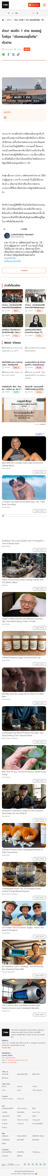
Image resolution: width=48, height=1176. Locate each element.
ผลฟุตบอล (5, 1136)
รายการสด (5, 1074)
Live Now (35, 5)
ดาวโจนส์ (4, 1123)
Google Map (6, 1047)
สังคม (16, 310)
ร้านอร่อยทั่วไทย (7, 1152)
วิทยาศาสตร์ (20, 1112)
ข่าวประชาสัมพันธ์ (37, 1123)
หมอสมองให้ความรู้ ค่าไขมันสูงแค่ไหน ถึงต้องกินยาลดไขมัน (35, 363)
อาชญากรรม (6, 1116)
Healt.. (39, 367)
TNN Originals (37, 1090)
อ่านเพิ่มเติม (24, 270)
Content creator (7, 1098)
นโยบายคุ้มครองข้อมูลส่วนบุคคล (24, 1171)
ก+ (17, 13)
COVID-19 (20, 1123)
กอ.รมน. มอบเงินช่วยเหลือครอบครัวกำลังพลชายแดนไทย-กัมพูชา (35, 306)
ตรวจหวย (5, 1156)
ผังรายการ (5, 1078)
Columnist (20, 1098)
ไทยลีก (4, 1143)
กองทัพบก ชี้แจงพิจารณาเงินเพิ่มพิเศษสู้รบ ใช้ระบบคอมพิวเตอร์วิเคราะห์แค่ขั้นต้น (11, 331)
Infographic (36, 1120)
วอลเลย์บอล (5, 1140)
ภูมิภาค (9, 19)
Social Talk (36, 1112)
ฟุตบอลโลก (35, 1140)
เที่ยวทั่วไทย (20, 1152)
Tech (3, 1090)
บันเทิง (19, 1116)
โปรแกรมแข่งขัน (22, 1136)
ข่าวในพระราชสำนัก (7, 1108)
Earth (16, 391)
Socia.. (39, 391)
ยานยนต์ (4, 1120)
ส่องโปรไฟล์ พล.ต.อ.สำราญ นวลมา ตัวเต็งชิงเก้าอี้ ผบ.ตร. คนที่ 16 (12, 363)
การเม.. (16, 335)
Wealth (19, 1086)
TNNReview (36, 1152)
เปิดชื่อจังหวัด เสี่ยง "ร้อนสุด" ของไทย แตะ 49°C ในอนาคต (12, 387)
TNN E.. (16, 367)
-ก (8, 13)
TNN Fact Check (22, 1120)
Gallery (4, 1127)
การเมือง (4, 1112)
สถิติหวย (19, 1156)
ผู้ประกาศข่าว (36, 1074)
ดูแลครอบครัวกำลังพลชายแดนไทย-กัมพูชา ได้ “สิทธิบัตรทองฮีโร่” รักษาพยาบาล (34, 331)
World (4, 1086)
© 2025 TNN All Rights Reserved (22, 1173)
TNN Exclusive (22, 1108)
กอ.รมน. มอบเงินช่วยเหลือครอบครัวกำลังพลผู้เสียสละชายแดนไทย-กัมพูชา (12, 306)
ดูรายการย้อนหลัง (22, 1074)
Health (34, 1086)
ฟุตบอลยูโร (20, 1140)
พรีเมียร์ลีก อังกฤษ (38, 1136)
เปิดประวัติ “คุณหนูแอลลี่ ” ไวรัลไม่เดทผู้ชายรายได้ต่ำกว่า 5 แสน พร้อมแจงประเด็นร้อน (34, 387)
